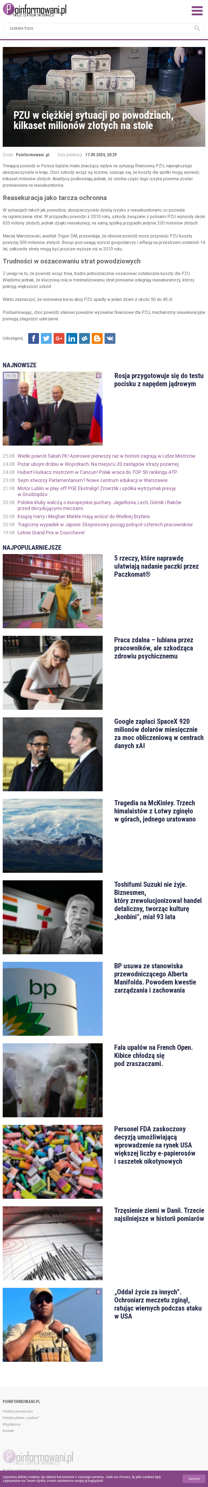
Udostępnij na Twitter (46, 338)
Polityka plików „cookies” (21, 1418)
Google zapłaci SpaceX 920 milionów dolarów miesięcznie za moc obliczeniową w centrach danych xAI (159, 733)
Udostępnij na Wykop (84, 338)
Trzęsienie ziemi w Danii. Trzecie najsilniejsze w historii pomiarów (159, 1214)
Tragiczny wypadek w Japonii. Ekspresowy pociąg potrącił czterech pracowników (105, 524)
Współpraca (11, 1424)
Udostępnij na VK (110, 338)
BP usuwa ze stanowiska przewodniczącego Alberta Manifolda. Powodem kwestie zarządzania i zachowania (155, 978)
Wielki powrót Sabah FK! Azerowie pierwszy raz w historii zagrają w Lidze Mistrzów (107, 456)
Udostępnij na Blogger (97, 338)
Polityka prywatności (18, 1411)
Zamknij (194, 1479)
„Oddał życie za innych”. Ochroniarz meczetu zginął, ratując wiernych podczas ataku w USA (158, 1304)
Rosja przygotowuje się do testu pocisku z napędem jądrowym (159, 380)
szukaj (197, 28)
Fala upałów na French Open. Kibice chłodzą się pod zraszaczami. (153, 1055)
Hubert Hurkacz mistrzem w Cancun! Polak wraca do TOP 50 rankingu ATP (97, 472)
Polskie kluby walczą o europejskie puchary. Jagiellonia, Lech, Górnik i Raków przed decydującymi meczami (99, 505)
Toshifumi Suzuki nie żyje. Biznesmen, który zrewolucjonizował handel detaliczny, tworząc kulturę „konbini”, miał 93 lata (158, 900)
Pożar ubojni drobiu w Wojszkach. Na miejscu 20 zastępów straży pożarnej (98, 464)
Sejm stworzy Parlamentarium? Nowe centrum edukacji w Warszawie (93, 480)
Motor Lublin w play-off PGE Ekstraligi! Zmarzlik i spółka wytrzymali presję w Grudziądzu (97, 491)
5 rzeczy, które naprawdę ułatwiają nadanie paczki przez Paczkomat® (156, 566)
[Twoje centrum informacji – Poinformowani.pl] (34, 9)
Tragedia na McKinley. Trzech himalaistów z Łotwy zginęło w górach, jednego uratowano (155, 811)
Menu (197, 10)
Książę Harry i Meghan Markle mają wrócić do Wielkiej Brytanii (84, 516)
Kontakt (8, 1431)
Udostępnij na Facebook (33, 338)
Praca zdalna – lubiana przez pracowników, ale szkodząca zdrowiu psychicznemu (153, 648)
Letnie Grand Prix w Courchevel (51, 532)
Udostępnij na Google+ (59, 338)
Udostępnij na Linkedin (71, 338)
